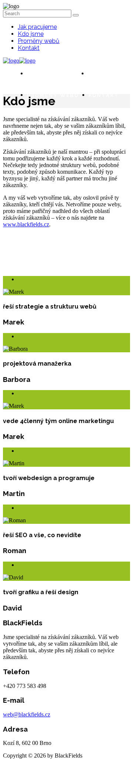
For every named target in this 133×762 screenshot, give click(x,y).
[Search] (76, 15)
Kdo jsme (31, 33)
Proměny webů (38, 40)
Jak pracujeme (37, 26)
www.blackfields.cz (26, 224)
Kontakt (29, 47)
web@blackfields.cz (26, 714)
